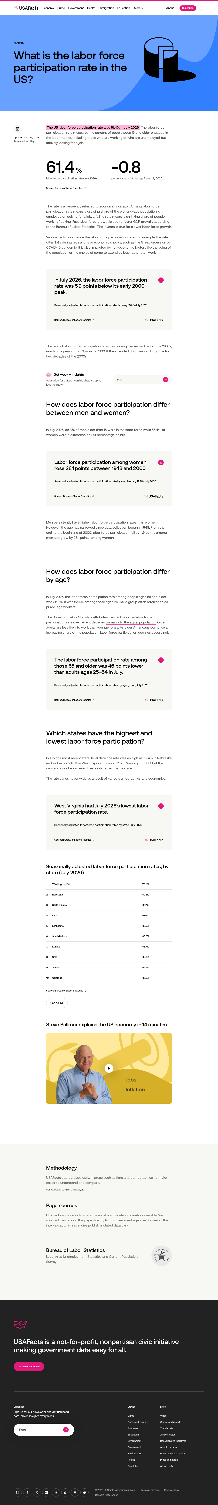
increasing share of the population (72, 632)
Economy (48, 8)
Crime (61, 8)
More (137, 8)
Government (76, 8)
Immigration (106, 8)
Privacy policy (171, 1490)
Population (133, 1466)
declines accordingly (153, 632)
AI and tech (166, 1466)
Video (163, 1415)
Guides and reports (170, 1422)
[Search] (201, 8)
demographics (129, 778)
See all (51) (57, 1003)
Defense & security (138, 1422)
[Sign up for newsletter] (165, 379)
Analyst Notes (167, 1434)
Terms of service (150, 1490)
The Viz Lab (166, 1428)
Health (91, 8)
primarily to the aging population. (131, 622)
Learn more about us (29, 1366)
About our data (168, 1447)
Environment (134, 1441)
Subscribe (187, 8)
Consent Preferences (106, 1495)
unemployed (150, 138)
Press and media (169, 1459)
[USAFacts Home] (26, 8)
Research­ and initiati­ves (173, 1441)
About (170, 8)
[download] (161, 280)
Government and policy (172, 1453)
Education (123, 8)
